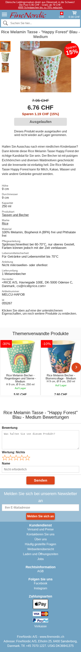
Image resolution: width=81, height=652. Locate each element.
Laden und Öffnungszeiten (40, 554)
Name (6, 463)
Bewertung (10, 427)
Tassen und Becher (15, 215)
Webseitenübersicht (40, 549)
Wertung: (13, 452)
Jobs (40, 559)
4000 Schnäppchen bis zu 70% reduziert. (40, 7)
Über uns (40, 539)
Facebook (40, 583)
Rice (5, 223)
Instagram (40, 588)
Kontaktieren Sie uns (40, 534)
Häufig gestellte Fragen (40, 544)
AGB (40, 571)
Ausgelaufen (41, 122)
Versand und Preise (40, 529)
